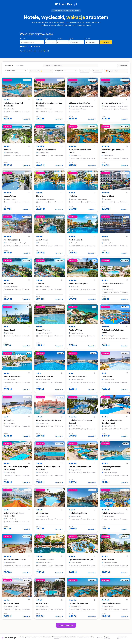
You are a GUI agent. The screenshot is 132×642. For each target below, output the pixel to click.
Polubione (124, 65)
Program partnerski (107, 638)
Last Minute (36, 46)
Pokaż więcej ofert (66, 625)
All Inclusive (25, 46)
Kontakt (99, 638)
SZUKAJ (106, 42)
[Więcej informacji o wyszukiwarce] (48, 51)
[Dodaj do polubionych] (29, 99)
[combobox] (41, 71)
